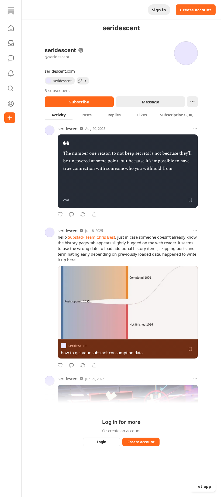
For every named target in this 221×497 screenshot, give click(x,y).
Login (101, 441)
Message (150, 101)
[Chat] (10, 58)
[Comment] (71, 214)
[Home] (10, 10)
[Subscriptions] (10, 43)
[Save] (190, 199)
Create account (195, 9)
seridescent (68, 128)
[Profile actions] (192, 101)
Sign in (159, 9)
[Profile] (10, 103)
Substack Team (81, 237)
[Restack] (82, 214)
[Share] (94, 214)
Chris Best (105, 237)
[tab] (58, 114)
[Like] (60, 214)
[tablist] (121, 114)
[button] (10, 28)
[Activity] (10, 73)
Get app (203, 486)
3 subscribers (57, 90)
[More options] (195, 128)
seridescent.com (60, 71)
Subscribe (79, 101)
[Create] (9, 117)
